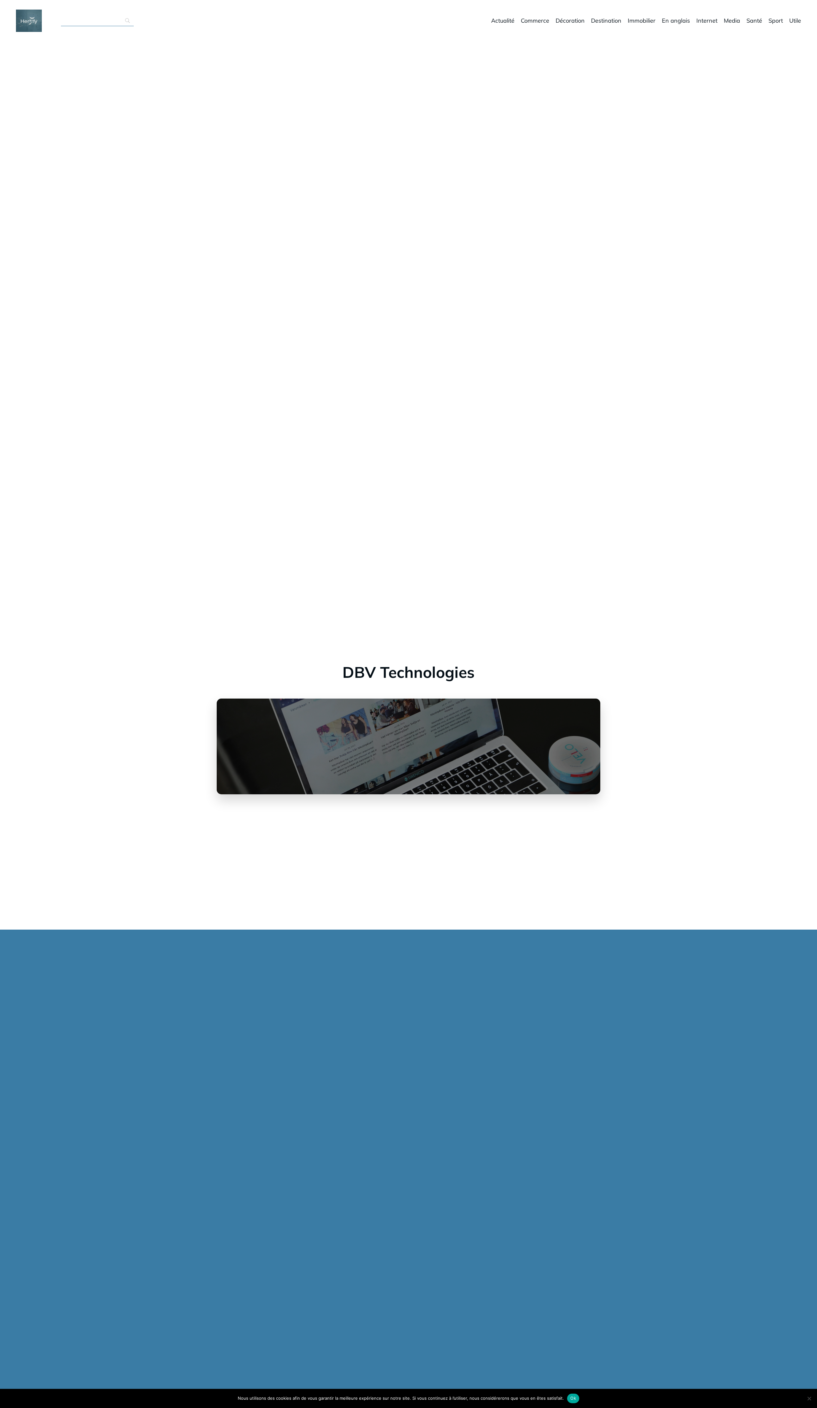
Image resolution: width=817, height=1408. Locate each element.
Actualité (502, 20)
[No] (809, 1398)
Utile (795, 20)
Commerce (535, 20)
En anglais (676, 20)
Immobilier (642, 20)
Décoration (570, 20)
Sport (775, 20)
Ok (573, 1398)
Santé (754, 20)
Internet (706, 20)
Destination (606, 20)
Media (732, 20)
